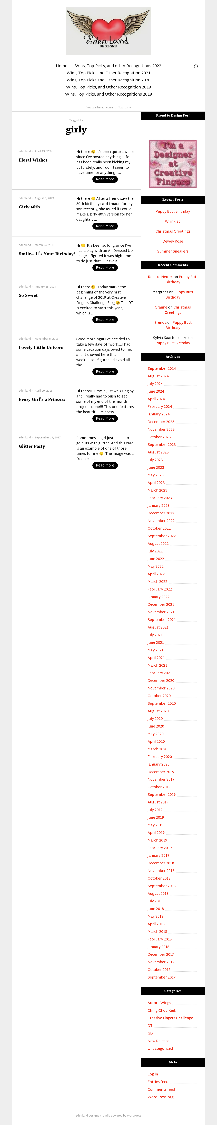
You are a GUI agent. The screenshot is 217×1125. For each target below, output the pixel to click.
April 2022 (156, 574)
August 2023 (158, 452)
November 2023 (161, 430)
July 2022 (155, 551)
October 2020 (159, 696)
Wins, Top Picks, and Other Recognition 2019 (108, 87)
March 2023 (157, 490)
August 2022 (158, 544)
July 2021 (155, 635)
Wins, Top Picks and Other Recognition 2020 (109, 80)
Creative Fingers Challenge (170, 1018)
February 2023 (160, 498)
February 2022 (160, 589)
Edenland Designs (87, 1115)
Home (61, 66)
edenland (25, 151)
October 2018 (159, 878)
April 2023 (156, 483)
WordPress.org (160, 1097)
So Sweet (28, 295)
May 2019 (155, 825)
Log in (153, 1074)
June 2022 (156, 559)
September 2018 (162, 886)
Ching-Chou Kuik (162, 1011)
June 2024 (156, 391)
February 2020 (160, 757)
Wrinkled (173, 221)
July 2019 (155, 810)
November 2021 (161, 612)
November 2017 (161, 962)
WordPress (134, 1115)
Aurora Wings (159, 1003)
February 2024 (160, 407)
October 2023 (159, 437)
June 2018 (156, 909)
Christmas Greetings (172, 231)
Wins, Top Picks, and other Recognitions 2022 (118, 66)
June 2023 (156, 468)
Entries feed (158, 1082)
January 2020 (159, 764)
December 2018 (161, 863)
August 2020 (158, 711)
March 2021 (157, 665)
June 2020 (156, 726)
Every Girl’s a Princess (42, 399)
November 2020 (161, 688)
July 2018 (155, 901)
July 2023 (155, 460)
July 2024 (155, 384)
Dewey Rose (173, 241)
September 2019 (162, 795)
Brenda (160, 323)
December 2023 (161, 422)
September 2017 (162, 977)
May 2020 (156, 734)
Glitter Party (32, 446)
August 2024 (158, 376)
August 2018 (158, 894)
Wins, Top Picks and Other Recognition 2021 (108, 73)
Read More (107, 179)
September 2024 (162, 369)
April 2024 (156, 399)
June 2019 (156, 818)
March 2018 (157, 932)
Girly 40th (29, 207)
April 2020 (156, 742)
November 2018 (161, 871)
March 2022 (157, 582)
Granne (161, 307)
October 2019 (159, 787)
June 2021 (156, 643)
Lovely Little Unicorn (41, 347)
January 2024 (159, 414)
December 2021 (161, 605)
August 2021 (158, 627)
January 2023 (159, 506)
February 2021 (160, 673)
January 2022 (159, 597)
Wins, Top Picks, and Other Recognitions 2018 (108, 94)
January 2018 (158, 947)
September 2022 (162, 536)
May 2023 (156, 475)
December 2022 (161, 513)
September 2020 (162, 704)
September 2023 (162, 445)
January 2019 (158, 856)
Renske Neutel (160, 277)
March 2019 (157, 840)
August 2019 (158, 802)
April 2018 (156, 924)
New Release (158, 1041)
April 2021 (156, 658)
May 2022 (156, 567)
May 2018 (155, 916)
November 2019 (161, 779)
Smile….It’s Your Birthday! (47, 254)
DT (150, 1026)
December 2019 (161, 772)
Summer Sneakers (173, 251)
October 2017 (159, 970)
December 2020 (161, 681)
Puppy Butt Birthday (173, 211)
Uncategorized (160, 1049)
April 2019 (156, 833)
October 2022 (159, 528)
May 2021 (155, 650)
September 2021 (162, 620)
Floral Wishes (33, 160)
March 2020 (157, 749)
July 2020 (155, 719)
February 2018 (160, 939)
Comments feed (161, 1090)
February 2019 (160, 848)
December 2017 (161, 955)
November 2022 (161, 521)
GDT (151, 1033)
